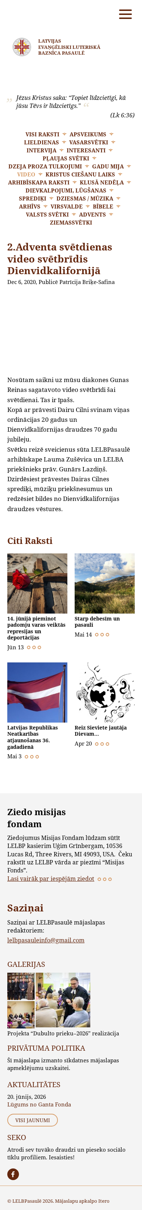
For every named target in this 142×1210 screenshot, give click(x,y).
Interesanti (86, 150)
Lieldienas (41, 142)
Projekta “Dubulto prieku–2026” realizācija (63, 1033)
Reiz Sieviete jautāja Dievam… (101, 731)
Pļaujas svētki (66, 158)
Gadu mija (108, 166)
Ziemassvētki (71, 222)
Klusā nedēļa (102, 182)
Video (26, 174)
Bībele (103, 206)
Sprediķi (32, 198)
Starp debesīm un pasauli (97, 622)
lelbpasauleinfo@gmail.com (45, 940)
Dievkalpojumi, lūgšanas (65, 190)
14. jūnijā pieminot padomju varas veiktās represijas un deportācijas (36, 628)
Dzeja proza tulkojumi (45, 166)
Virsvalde (67, 206)
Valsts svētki (47, 214)
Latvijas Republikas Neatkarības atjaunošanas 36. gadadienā (32, 737)
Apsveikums (88, 134)
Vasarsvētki (88, 142)
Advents (92, 214)
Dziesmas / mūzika (84, 198)
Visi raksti (42, 134)
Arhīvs (29, 206)
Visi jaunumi (32, 1120)
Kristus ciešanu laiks (80, 174)
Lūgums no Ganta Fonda (39, 1104)
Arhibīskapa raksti (39, 182)
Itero (104, 1201)
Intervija (41, 150)
